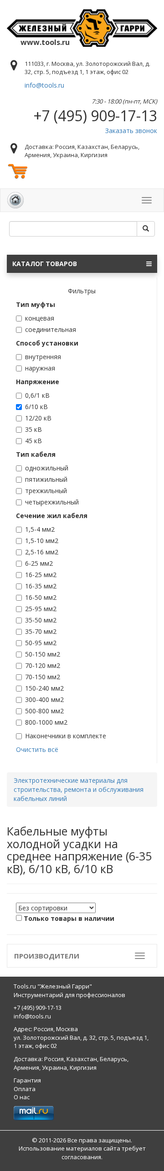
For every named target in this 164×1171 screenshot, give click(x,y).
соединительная (50, 329)
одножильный (46, 468)
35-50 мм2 (40, 620)
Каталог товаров (44, 263)
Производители (46, 955)
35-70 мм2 (40, 631)
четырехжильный (52, 502)
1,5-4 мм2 (40, 529)
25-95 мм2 (40, 608)
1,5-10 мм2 (41, 540)
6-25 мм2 (39, 563)
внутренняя (43, 356)
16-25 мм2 (40, 574)
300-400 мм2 (44, 699)
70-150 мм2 (42, 676)
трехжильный (46, 490)
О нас (22, 1097)
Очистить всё (37, 749)
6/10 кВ (36, 406)
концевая (39, 318)
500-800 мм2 (44, 711)
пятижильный (46, 479)
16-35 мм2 (40, 586)
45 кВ (33, 440)
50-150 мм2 (42, 654)
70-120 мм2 (42, 665)
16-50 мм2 (40, 597)
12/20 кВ (38, 418)
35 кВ (33, 429)
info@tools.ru (44, 85)
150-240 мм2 (44, 688)
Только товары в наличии (69, 918)
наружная (40, 368)
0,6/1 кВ (37, 395)
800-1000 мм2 (46, 722)
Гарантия (27, 1080)
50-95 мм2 (40, 642)
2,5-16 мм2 (41, 552)
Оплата (25, 1089)
